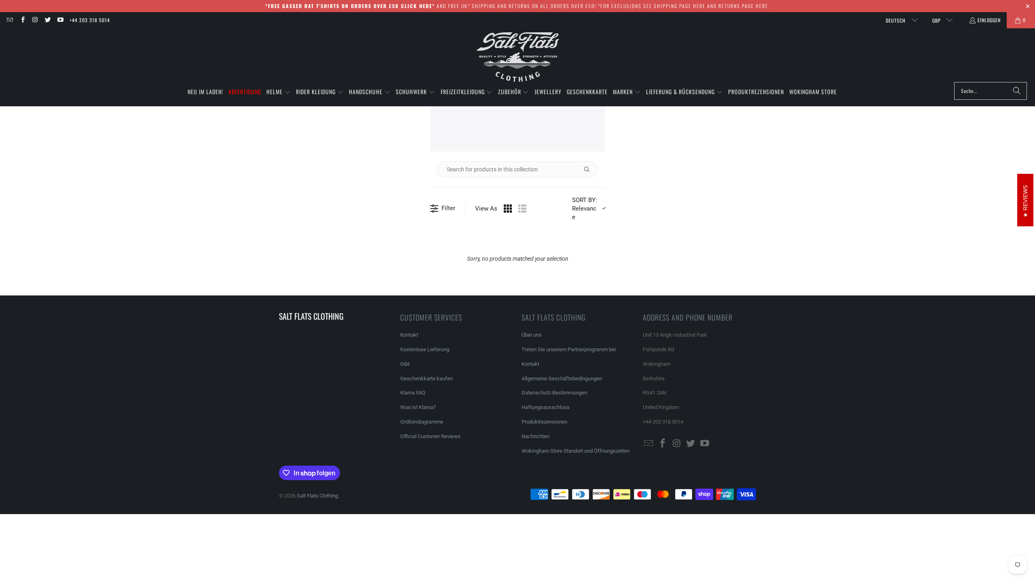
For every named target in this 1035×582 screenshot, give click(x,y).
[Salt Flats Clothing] (517, 57)
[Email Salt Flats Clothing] (9, 20)
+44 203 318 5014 (90, 20)
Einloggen (989, 20)
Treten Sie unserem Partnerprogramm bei (569, 349)
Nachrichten (535, 436)
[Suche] (1017, 91)
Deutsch (896, 20)
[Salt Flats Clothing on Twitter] (47, 20)
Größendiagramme (421, 422)
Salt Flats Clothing (317, 496)
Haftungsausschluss (546, 407)
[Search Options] (589, 169)
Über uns (532, 335)
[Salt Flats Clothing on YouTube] (60, 20)
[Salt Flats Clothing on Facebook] (22, 20)
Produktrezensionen (544, 422)
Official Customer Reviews (430, 436)
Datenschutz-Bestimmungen (554, 393)
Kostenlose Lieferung (424, 349)
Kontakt (409, 335)
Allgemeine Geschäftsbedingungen (562, 378)
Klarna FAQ (412, 393)
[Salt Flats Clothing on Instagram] (35, 20)
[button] (278, 92)
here (699, 5)
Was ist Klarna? (418, 407)
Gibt (405, 364)
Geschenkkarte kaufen (426, 378)
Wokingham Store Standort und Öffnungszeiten (575, 451)
